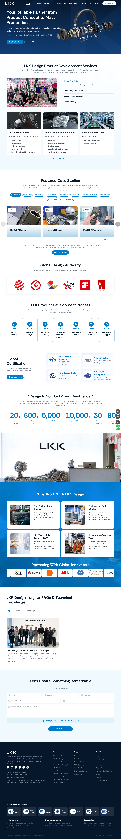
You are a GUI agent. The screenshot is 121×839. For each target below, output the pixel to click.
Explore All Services (59, 159)
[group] (60, 27)
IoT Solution (48, 3)
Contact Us (110, 3)
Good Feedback (101, 780)
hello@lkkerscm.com (16, 778)
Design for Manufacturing (19, 146)
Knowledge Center (80, 771)
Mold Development (53, 146)
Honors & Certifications (104, 771)
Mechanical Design (17, 149)
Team (98, 774)
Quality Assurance (80, 756)
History (98, 777)
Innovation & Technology (104, 762)
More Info (99, 752)
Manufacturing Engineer (61, 773)
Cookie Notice (110, 835)
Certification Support (81, 762)
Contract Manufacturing (92, 140)
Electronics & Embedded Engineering (23, 152)
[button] (117, 224)
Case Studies (61, 3)
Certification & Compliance (56, 152)
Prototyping (51, 140)
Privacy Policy (100, 835)
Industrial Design (16, 143)
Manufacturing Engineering (56, 143)
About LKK (86, 3)
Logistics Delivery (59, 782)
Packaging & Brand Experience (57, 149)
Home (28, 3)
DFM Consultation (80, 765)
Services (37, 3)
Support (77, 752)
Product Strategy (16, 140)
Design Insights (101, 759)
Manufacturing (101, 765)
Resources (73, 3)
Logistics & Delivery (90, 143)
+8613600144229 (17, 775)
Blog (97, 756)
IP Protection (78, 759)
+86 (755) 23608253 (16, 772)
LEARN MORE (106, 240)
